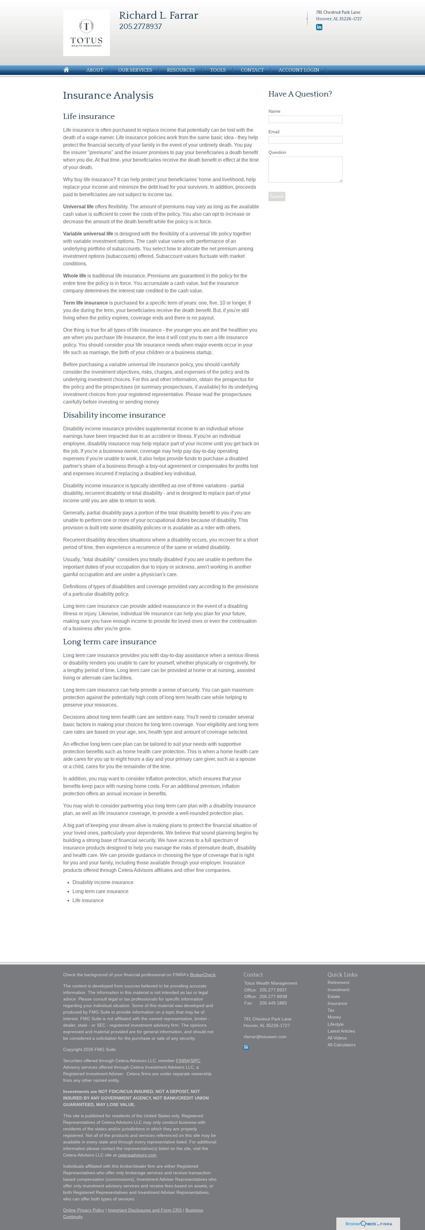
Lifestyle (336, 1024)
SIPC (195, 1060)
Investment (338, 989)
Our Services (135, 70)
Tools (218, 70)
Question (277, 152)
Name (274, 111)
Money (334, 1017)
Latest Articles (341, 1031)
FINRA (182, 1060)
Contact (252, 70)
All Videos (337, 1037)
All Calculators (342, 1044)
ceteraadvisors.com (137, 1154)
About (94, 70)
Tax (331, 1010)
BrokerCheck (203, 974)
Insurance (337, 1003)
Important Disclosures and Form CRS (145, 1210)
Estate (334, 996)
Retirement (338, 982)
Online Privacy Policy (83, 1210)
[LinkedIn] (319, 28)
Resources (181, 70)
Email (274, 131)
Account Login (299, 70)
